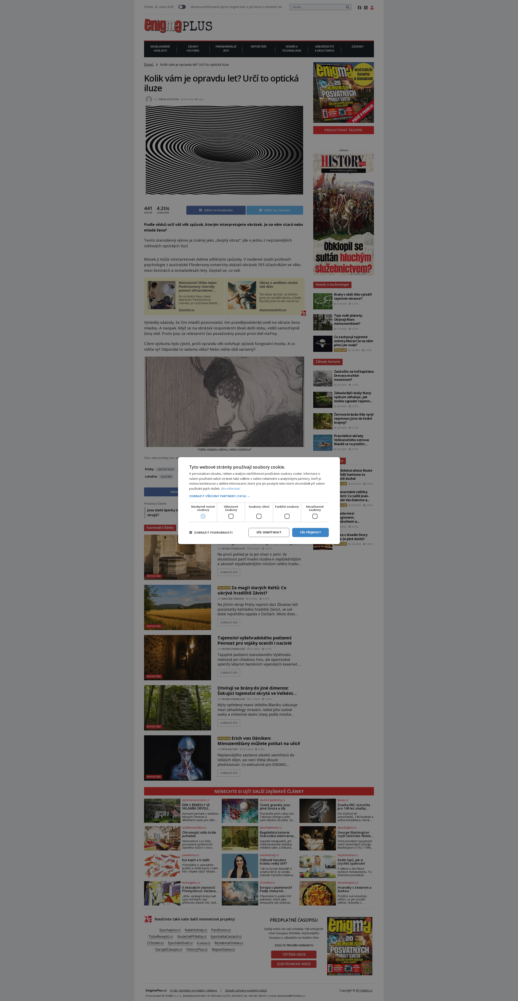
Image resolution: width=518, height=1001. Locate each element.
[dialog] (259, 500)
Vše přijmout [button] (310, 532)
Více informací (230, 488)
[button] (259, 496)
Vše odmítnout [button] (268, 532)
